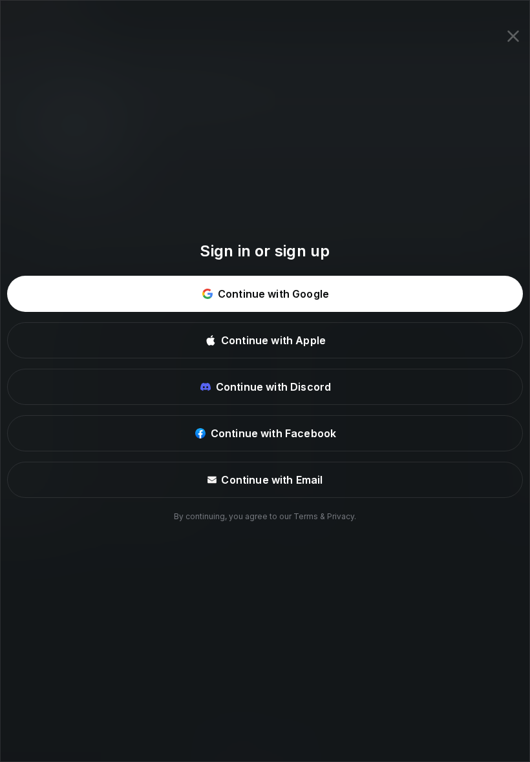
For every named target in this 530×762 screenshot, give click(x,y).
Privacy (340, 516)
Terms (305, 516)
